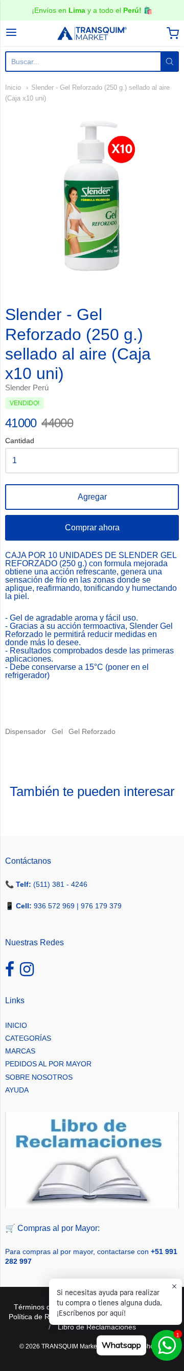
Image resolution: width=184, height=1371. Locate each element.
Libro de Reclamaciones (97, 1327)
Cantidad (19, 441)
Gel (57, 731)
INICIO (16, 1025)
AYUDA (17, 1090)
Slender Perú (27, 387)
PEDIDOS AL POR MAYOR (48, 1064)
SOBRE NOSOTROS (39, 1077)
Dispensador (25, 731)
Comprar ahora (92, 527)
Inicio (13, 87)
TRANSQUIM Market (70, 1346)
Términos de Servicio (48, 1307)
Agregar (92, 496)
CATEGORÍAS (28, 1038)
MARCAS (20, 1051)
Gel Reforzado (92, 731)
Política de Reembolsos (47, 1317)
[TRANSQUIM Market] (92, 33)
